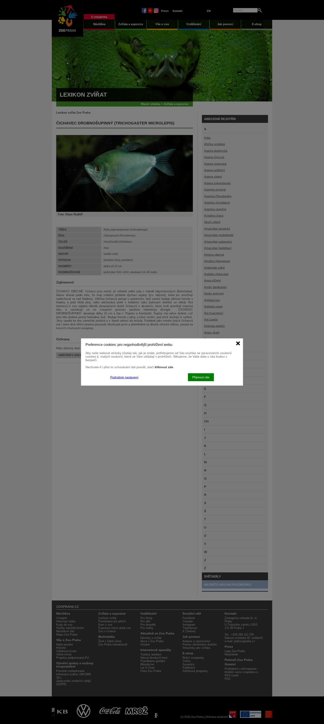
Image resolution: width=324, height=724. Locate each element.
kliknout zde (164, 367)
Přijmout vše (200, 377)
